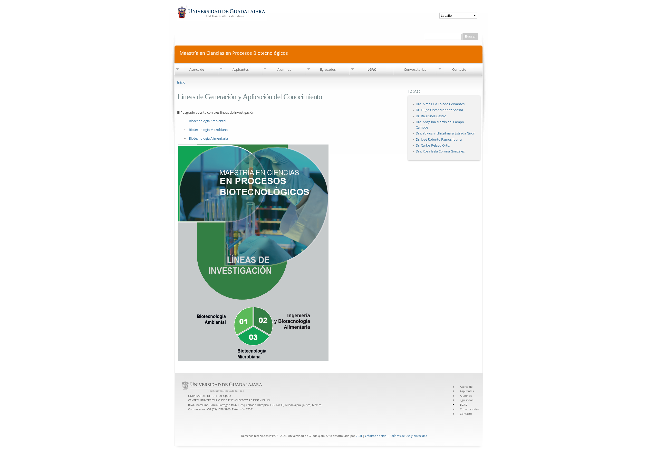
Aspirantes (241, 69)
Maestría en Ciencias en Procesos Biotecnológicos (234, 52)
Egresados (328, 69)
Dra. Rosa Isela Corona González (440, 151)
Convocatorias (415, 69)
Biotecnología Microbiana (208, 129)
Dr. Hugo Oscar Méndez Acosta (439, 109)
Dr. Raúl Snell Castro (431, 116)
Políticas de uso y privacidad (408, 436)
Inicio (181, 82)
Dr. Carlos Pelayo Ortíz (433, 145)
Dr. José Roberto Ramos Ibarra (439, 139)
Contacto (459, 69)
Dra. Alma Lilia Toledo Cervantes (440, 104)
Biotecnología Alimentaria (208, 138)
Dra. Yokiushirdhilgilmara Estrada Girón (445, 133)
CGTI (359, 436)
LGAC (372, 69)
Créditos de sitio (376, 436)
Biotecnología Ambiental (207, 121)
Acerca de (196, 69)
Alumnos (284, 69)
